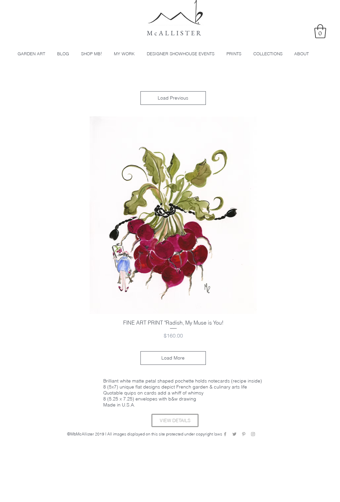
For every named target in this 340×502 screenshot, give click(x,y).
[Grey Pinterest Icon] (243, 434)
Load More (173, 358)
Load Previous (173, 98)
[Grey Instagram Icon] (253, 434)
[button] (320, 31)
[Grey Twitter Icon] (234, 434)
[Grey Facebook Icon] (225, 434)
